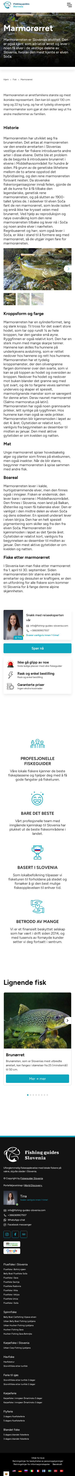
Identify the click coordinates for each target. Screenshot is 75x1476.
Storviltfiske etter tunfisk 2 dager (19, 1384)
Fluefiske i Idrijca (11, 1294)
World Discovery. (33, 1185)
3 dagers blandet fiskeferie (16, 1439)
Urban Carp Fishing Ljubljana (17, 1348)
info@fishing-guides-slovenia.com (49, 625)
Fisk (15, 79)
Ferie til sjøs (10, 1375)
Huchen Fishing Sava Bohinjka (17, 1334)
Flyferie (8, 1411)
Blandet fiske (11, 1429)
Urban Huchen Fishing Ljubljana (18, 1325)
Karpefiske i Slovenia (16, 1342)
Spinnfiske (10, 1312)
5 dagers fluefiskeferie (14, 1420)
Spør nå (38, 648)
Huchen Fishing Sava (13, 1329)
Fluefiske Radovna (12, 1286)
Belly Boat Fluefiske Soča (15, 1273)
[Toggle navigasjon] (69, 4)
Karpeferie (9, 1393)
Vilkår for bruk (37, 1458)
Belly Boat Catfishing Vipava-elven (19, 1317)
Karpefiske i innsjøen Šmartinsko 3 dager (22, 1402)
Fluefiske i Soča (10, 1303)
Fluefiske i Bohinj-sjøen (14, 1269)
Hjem (6, 79)
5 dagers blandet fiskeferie (16, 1434)
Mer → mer (37, 1079)
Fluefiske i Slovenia (15, 1264)
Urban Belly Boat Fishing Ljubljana (19, 1321)
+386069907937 (39, 630)
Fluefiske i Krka (10, 1290)
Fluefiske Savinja (11, 1282)
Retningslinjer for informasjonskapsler (32, 1464)
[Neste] (67, 1020)
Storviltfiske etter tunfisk (15, 1366)
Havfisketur (8, 1362)
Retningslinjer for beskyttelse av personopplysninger (38, 1461)
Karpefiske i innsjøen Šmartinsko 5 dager (22, 1398)
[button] (68, 268)
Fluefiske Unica (10, 1299)
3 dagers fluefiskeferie (14, 1416)
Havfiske (8, 1357)
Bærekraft (57, 1464)
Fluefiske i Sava (10, 1278)
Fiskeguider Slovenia (31, 1178)
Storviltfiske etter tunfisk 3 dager (19, 1380)
